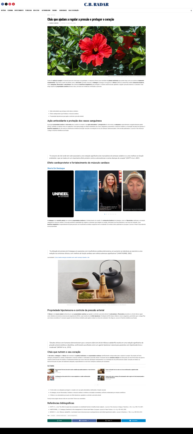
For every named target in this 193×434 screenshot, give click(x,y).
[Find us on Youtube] (13, 4)
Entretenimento (19, 10)
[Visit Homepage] (96, 4)
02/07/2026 (108, 379)
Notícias (3, 10)
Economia (10, 10)
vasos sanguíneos (72, 415)
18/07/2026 (108, 371)
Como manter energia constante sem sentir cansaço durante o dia (72, 257)
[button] (105, 214)
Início (48, 15)
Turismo (54, 10)
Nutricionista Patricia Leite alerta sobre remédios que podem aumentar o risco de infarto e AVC (75, 370)
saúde (74, 23)
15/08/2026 (58, 372)
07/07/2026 (58, 378)
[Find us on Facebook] (2, 4)
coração (53, 415)
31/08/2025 (63, 23)
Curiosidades (63, 10)
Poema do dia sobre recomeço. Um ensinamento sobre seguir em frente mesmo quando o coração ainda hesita (125, 377)
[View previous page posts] (95, 385)
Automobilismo (46, 10)
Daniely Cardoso (54, 23)
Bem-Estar (36, 10)
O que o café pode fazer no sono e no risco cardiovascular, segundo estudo (122, 369)
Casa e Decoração (73, 10)
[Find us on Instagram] (9, 4)
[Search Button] (191, 10)
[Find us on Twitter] (6, 4)
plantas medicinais (61, 415)
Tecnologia (28, 10)
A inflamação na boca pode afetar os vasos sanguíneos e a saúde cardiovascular (72, 376)
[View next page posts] (98, 385)
